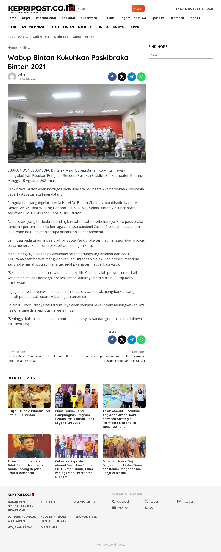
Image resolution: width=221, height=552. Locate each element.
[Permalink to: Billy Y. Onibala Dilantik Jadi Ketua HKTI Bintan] (29, 396)
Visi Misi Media (84, 502)
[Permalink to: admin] (12, 76)
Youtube (122, 508)
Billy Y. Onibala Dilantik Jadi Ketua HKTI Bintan (29, 413)
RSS (152, 508)
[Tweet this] (122, 76)
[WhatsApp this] (141, 76)
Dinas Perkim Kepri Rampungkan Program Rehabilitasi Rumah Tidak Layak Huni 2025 (74, 417)
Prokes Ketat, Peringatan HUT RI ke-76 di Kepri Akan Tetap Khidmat (40, 356)
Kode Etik (48, 502)
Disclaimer (49, 527)
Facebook (123, 501)
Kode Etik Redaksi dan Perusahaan (54, 519)
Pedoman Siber (85, 517)
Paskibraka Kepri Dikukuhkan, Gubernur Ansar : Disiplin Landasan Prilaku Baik (113, 356)
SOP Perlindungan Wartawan (22, 519)
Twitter (153, 501)
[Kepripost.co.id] (42, 8)
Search (138, 8)
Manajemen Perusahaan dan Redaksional (20, 506)
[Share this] (112, 76)
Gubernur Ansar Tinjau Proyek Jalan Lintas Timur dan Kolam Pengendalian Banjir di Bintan (122, 467)
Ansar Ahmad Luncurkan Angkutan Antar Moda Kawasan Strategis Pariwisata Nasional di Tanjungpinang (121, 419)
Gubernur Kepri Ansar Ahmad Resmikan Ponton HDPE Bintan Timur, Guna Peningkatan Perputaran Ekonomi (74, 469)
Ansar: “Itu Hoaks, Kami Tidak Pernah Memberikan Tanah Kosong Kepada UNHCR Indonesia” (27, 467)
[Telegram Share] (131, 76)
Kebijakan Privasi (20, 527)
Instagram (188, 501)
